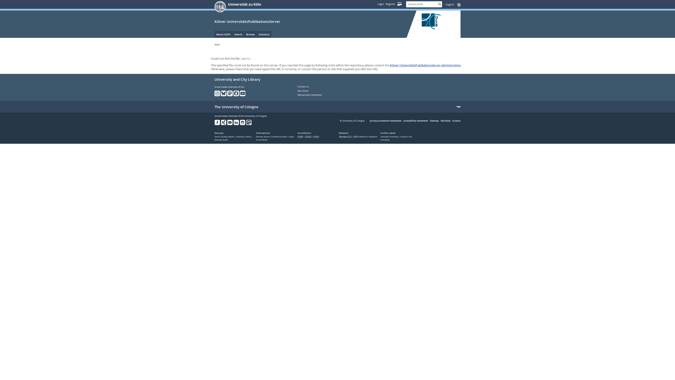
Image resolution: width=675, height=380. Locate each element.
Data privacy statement (309, 95)
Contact (456, 120)
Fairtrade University (389, 136)
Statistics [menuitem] (264, 34)
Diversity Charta (243, 136)
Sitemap (434, 120)
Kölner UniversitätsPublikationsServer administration (425, 65)
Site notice (302, 91)
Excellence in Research (365, 136)
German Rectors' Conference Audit (272, 136)
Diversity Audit (221, 140)
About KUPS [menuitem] (223, 34)
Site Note (445, 120)
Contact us (303, 86)
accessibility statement (415, 120)
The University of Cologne (236, 107)
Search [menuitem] (238, 34)
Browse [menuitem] (250, 34)
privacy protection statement (385, 120)
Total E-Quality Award (224, 136)
